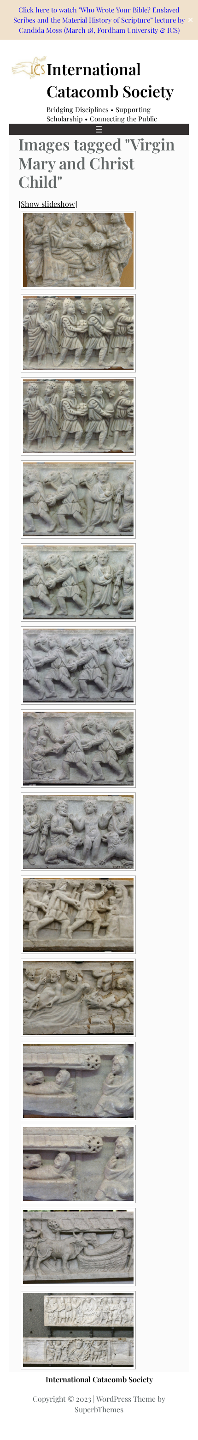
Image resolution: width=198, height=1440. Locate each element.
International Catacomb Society (110, 80)
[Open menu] (99, 129)
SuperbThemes (99, 1409)
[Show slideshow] (47, 203)
